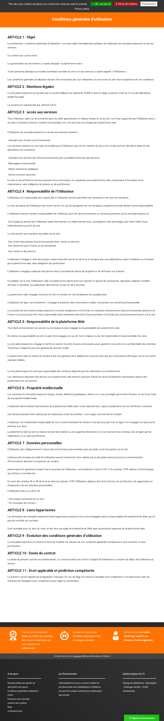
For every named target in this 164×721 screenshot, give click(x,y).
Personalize (149, 4)
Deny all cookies (127, 4)
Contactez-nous (15, 711)
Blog (10, 707)
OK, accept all (102, 4)
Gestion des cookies (17, 703)
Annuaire (12, 683)
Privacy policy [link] (82, 8)
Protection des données (19, 699)
